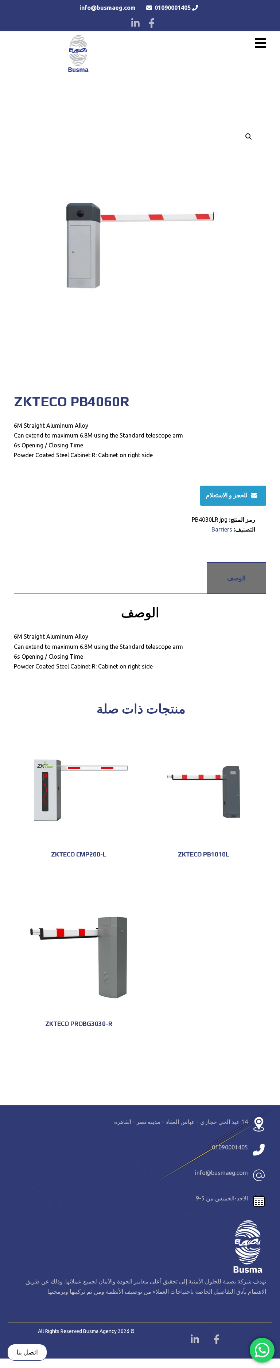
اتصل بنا (27, 1352)
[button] (248, 136)
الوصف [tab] (236, 578)
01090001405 (173, 7)
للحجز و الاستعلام (227, 495)
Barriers (221, 529)
